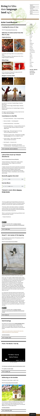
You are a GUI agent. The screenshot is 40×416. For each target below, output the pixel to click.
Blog (31, 11)
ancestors (7, 148)
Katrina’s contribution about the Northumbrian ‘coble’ (14, 366)
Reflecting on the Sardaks (10, 377)
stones (31, 57)
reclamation (15, 148)
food (31, 34)
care (31, 31)
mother (31, 44)
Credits (7, 414)
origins (6, 337)
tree (31, 63)
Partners (32, 7)
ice (30, 39)
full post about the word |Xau (11, 29)
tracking (31, 62)
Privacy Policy (13, 414)
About (31, 5)
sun (30, 59)
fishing (6, 371)
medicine (32, 43)
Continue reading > (6, 334)
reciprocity (32, 50)
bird (6, 314)
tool (30, 60)
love (31, 41)
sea (8, 314)
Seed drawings (6, 321)
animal (31, 27)
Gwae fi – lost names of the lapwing (13, 235)
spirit (31, 56)
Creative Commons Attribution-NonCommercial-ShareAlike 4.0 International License (13, 225)
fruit (31, 37)
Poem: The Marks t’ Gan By (10, 343)
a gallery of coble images (8, 368)
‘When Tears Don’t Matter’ (9, 113)
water (31, 65)
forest (31, 36)
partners (32, 49)
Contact (3, 414)
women (31, 66)
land (11, 148)
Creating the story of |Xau (10, 27)
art (30, 28)
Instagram (32, 72)
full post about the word (12, 159)
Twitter (32, 74)
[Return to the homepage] (9, 9)
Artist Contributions (34, 9)
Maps (31, 13)
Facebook (32, 71)
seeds (10, 337)
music (9, 229)
